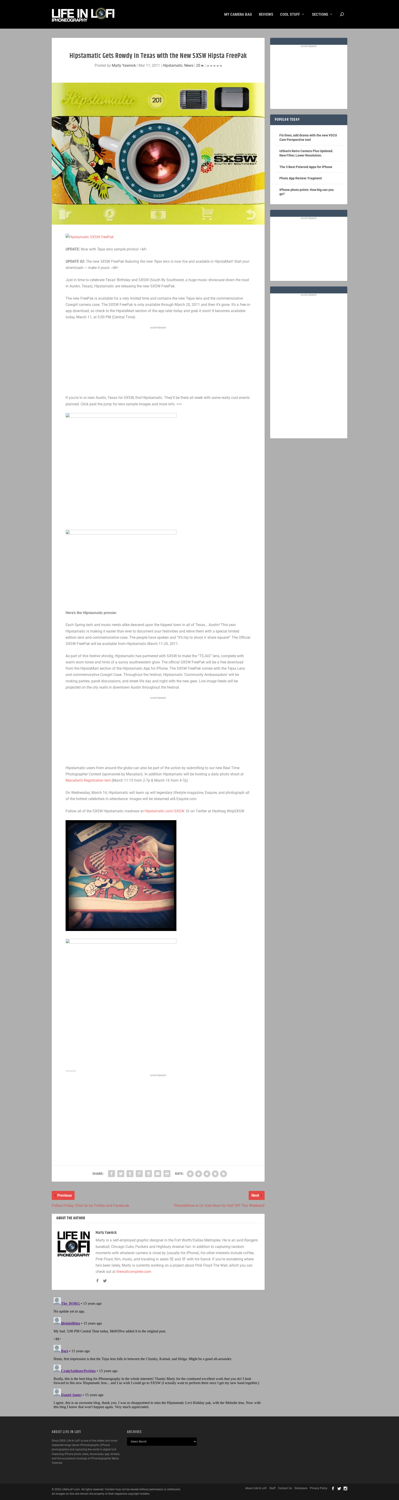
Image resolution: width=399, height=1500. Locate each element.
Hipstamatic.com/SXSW (164, 811)
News (188, 65)
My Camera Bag (238, 14)
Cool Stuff (290, 14)
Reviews (266, 14)
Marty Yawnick (124, 65)
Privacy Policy (318, 1488)
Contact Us (285, 1488)
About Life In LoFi (256, 1488)
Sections (320, 14)
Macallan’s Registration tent (88, 780)
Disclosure (300, 1488)
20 (198, 65)
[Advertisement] (158, 361)
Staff (272, 1488)
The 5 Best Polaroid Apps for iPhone (305, 167)
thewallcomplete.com (133, 1271)
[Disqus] (158, 1353)
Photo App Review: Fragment (300, 178)
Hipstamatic (173, 65)
